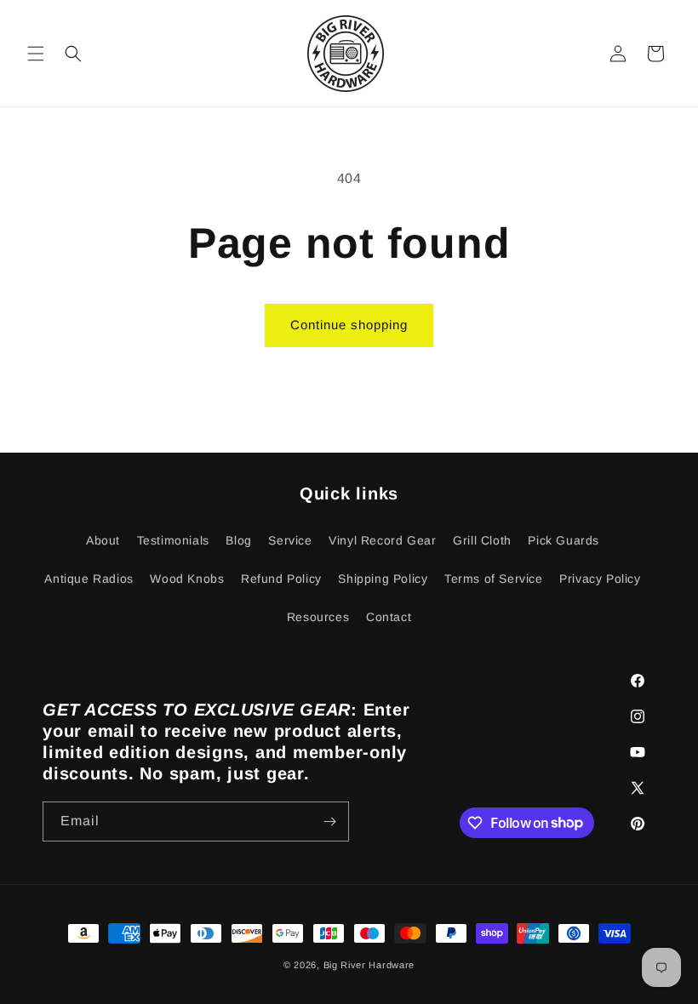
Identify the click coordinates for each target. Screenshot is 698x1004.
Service (290, 540)
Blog (238, 540)
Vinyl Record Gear (382, 540)
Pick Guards (563, 540)
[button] (35, 53)
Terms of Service (493, 578)
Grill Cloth (482, 540)
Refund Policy (281, 578)
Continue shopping (349, 324)
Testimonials (173, 540)
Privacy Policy (599, 578)
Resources (318, 617)
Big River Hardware (369, 965)
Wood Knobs (187, 578)
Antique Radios (88, 578)
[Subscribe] (329, 821)
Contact (388, 617)
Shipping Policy (382, 578)
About (103, 540)
